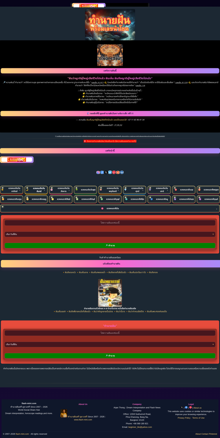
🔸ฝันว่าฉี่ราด (120, 311)
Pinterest (213, 434)
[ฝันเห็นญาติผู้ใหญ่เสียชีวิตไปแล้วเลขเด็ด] (110, 65)
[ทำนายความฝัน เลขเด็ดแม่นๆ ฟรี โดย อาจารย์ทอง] (63, 416)
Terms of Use (198, 418)
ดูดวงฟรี (84, 416)
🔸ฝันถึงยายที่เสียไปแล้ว (116, 272)
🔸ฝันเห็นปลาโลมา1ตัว (137, 272)
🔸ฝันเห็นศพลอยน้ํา (97, 272)
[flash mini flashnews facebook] (186, 408)
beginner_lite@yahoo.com (140, 427)
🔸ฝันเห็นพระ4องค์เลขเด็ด (155, 311)
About (198, 434)
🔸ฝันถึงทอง (152, 272)
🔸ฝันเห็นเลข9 (59, 311)
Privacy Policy (184, 418)
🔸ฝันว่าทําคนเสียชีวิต (135, 311)
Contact (204, 434)
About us (197, 408)
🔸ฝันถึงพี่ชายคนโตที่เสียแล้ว (78, 311)
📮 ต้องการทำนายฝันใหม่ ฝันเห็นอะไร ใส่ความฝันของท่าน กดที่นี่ (110, 141)
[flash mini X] (182, 408)
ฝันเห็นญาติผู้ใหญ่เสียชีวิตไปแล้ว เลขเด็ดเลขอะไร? (106, 119)
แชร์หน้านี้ (110, 151)
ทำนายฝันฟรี (73, 416)
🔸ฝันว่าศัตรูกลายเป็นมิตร (102, 311)
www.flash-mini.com (83, 419)
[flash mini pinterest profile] (190, 408)
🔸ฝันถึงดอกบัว (69, 272)
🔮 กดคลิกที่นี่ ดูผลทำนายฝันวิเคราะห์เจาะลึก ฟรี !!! (110, 113)
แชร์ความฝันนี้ (110, 71)
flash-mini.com (22, 434)
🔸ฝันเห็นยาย (82, 272)
